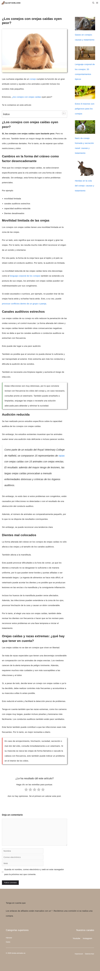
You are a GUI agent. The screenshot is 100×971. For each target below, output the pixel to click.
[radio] (26, 790)
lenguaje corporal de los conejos (25, 276)
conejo (33, 79)
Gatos (8, 942)
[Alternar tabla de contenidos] (63, 113)
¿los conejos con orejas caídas (26, 97)
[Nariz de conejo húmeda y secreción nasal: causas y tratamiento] (85, 131)
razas (62, 455)
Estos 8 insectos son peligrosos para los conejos (84, 109)
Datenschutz (89, 954)
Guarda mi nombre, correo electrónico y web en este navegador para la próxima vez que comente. (34, 871)
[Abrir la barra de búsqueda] (93, 3)
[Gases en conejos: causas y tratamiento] (85, 28)
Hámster (9, 938)
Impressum (79, 954)
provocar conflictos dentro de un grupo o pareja (24, 303)
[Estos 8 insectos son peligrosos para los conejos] (85, 97)
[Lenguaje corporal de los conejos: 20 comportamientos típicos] (85, 57)
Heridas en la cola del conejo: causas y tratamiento (84, 186)
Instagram (87, 938)
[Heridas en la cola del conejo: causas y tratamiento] (85, 174)
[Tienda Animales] (11, 3)
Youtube (76, 938)
